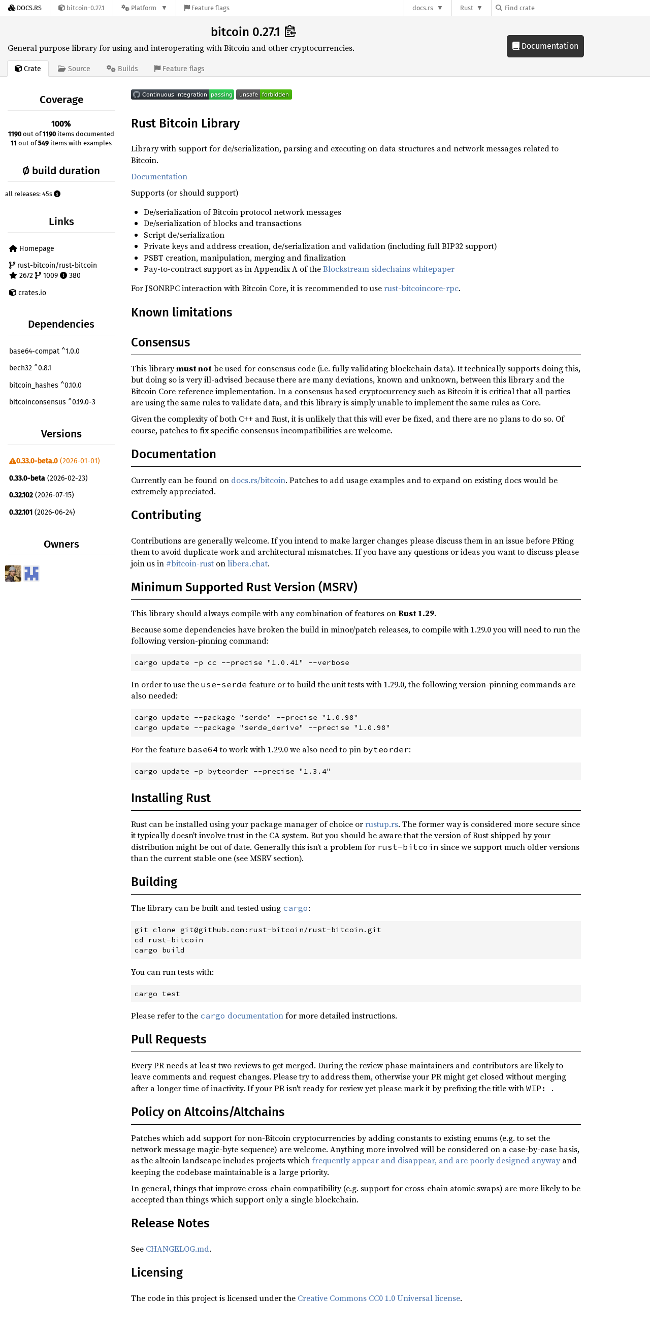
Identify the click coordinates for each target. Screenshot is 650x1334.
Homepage (35, 248)
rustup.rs (381, 824)
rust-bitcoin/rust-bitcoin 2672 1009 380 (56, 270)
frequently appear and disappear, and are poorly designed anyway (436, 1160)
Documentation (548, 46)
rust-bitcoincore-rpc (421, 288)
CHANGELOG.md (177, 1248)
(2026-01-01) (58, 461)
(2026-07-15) (41, 495)
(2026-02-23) (48, 478)
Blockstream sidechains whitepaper (388, 268)
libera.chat (248, 563)
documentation (241, 1015)
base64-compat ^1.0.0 (44, 351)
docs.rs (422, 8)
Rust (466, 8)
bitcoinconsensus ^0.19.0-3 (52, 402)
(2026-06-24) (42, 512)
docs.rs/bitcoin (258, 480)
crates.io (31, 293)
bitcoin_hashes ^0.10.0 (45, 385)
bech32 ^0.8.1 (30, 368)
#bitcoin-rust (190, 563)
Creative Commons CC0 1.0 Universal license (379, 1298)
